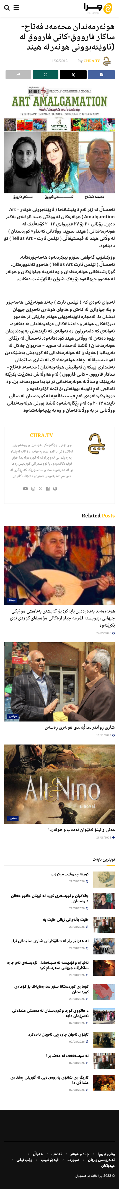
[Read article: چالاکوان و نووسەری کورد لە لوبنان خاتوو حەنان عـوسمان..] (104, 901)
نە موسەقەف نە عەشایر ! (67, 1056)
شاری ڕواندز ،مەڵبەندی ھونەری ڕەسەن (80, 727)
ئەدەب (56, 1154)
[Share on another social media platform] (18, 74)
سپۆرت (73, 1160)
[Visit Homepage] (98, 8)
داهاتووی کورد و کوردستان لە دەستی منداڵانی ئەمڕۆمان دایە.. (50, 1013)
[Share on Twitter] (73, 74)
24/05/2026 (104, 633)
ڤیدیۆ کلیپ (50, 1160)
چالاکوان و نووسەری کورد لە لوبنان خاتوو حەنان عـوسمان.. (50, 898)
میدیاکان (108, 1166)
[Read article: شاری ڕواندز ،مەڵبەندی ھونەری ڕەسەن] (59, 681)
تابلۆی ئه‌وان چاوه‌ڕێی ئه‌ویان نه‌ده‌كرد (58, 1034)
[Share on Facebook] (101, 74)
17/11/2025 (104, 735)
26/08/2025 (104, 837)
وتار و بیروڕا (106, 1154)
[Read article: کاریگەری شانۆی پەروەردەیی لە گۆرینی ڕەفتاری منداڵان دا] (104, 1083)
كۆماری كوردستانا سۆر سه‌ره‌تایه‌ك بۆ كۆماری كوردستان (51, 989)
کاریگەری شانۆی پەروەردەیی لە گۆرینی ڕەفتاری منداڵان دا (50, 1080)
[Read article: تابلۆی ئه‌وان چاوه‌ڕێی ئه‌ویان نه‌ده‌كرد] (104, 1040)
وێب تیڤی (24, 1160)
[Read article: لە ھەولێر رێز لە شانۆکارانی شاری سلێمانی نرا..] (104, 946)
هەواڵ (38, 1154)
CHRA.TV (92, 61)
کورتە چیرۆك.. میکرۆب (70, 874)
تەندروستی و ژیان (101, 1160)
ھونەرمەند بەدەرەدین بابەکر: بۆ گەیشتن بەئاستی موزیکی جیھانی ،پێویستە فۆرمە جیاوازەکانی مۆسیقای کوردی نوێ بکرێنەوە (62, 618)
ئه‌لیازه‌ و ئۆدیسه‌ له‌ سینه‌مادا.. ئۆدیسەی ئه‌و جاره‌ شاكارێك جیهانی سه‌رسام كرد (48, 965)
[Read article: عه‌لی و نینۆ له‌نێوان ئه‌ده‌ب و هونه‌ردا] (59, 784)
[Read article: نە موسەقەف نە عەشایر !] (104, 1061)
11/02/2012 (59, 61)
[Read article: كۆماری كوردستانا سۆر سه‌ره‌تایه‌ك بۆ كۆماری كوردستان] (104, 992)
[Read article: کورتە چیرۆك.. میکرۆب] (104, 879)
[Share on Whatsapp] (45, 74)
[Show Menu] (16, 8)
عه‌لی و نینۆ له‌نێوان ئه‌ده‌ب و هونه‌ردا (81, 830)
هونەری (13, 716)
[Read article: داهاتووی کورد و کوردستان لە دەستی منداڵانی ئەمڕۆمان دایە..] (104, 1016)
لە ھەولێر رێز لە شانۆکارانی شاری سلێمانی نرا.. (50, 941)
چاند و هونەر (80, 1154)
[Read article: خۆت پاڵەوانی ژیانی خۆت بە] (104, 925)
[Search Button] (7, 8)
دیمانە (12, 600)
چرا (100, 1176)
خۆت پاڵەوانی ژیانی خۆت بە (66, 920)
